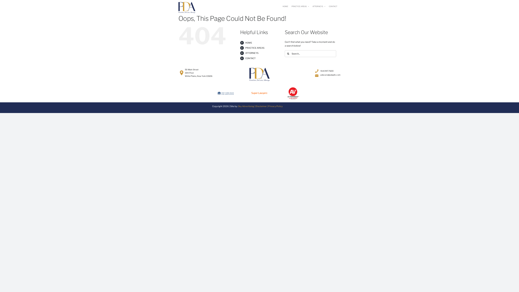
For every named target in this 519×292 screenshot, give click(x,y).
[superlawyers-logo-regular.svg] (259, 93)
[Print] (293, 88)
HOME (248, 43)
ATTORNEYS (251, 53)
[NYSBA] (226, 93)
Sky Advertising (246, 106)
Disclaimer (261, 106)
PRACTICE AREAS (254, 48)
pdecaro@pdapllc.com (330, 75)
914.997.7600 (327, 71)
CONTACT (250, 58)
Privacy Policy (275, 106)
